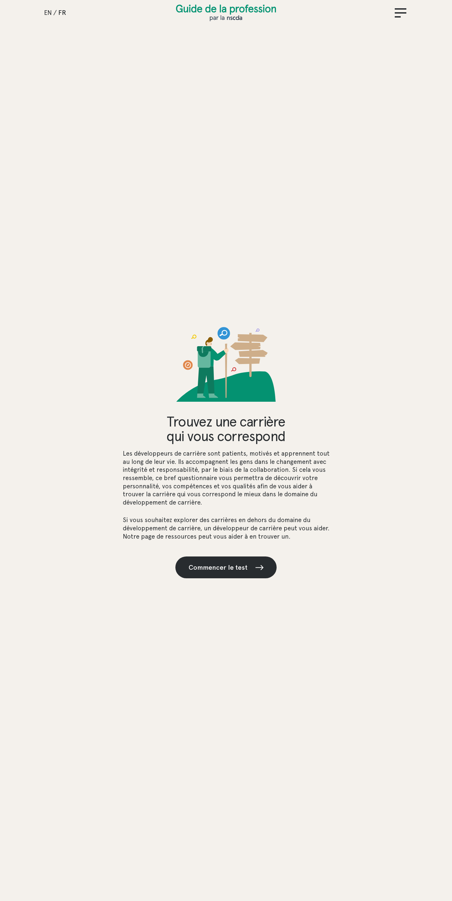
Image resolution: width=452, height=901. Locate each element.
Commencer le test (218, 567)
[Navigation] (400, 13)
